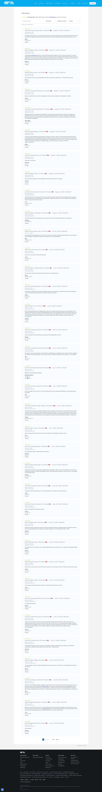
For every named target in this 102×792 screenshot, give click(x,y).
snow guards (33, 55)
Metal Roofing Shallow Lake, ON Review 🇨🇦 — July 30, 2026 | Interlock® (46, 231)
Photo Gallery (48, 760)
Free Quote (92, 3)
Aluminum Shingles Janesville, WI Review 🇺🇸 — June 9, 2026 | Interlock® (46, 680)
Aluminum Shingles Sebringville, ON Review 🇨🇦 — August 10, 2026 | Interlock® (48, 109)
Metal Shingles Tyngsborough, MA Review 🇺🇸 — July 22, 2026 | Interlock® (47, 268)
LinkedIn (43, 779)
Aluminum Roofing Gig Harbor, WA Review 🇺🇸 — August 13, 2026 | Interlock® (47, 30)
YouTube (32, 779)
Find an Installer (48, 764)
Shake (21, 762)
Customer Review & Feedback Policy (60, 773)
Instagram (26, 779)
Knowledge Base (61, 765)
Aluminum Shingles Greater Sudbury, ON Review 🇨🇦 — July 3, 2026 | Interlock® (48, 405)
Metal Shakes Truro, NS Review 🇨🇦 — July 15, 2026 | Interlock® (43, 306)
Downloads (60, 764)
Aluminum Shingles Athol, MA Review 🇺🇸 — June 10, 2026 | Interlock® (45, 640)
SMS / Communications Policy (25, 773)
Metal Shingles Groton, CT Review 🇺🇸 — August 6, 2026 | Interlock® (45, 173)
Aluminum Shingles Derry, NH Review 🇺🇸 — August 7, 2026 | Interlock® (45, 155)
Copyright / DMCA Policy (50, 775)
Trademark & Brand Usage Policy (62, 775)
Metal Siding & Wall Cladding (38, 757)
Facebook (22, 779)
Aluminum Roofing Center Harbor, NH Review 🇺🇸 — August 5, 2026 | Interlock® (48, 192)
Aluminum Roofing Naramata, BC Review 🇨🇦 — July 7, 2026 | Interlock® (46, 367)
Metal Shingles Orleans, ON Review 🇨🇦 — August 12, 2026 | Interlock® (45, 50)
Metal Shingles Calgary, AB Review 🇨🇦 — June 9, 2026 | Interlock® (44, 660)
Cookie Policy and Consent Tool (42, 772)
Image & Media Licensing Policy (47, 773)
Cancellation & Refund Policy (73, 773)
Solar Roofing (22, 767)
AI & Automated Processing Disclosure (39, 777)
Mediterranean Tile (23, 764)
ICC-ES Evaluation (61, 760)
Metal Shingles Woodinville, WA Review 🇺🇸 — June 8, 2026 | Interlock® (46, 702)
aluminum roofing (45, 686)
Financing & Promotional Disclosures (26, 775)
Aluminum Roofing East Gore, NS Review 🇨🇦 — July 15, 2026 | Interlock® (46, 329)
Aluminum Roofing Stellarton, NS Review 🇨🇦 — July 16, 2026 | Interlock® (46, 286)
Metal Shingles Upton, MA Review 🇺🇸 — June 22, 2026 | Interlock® (44, 522)
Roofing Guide (48, 767)
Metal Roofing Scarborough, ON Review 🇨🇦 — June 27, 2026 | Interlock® (46, 464)
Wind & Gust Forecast (75, 763)
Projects (47, 762)
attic (59, 353)
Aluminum (69, 686)
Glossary (51, 777)
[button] (97, 3)
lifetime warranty (46, 708)
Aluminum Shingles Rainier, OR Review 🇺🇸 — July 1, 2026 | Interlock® (45, 446)
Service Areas (48, 757)
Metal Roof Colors (61, 762)
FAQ (48, 777)
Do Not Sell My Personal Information (55, 772)
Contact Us (67, 777)
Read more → (31, 142)
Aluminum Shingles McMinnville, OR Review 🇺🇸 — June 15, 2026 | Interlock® (47, 598)
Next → (57, 739)
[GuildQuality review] (28, 378)
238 (53, 739)
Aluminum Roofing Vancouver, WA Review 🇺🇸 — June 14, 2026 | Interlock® (47, 616)
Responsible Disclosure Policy (25, 777)
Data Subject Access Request (68, 772)
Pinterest (36, 779)
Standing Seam (23, 765)
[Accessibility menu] (2, 789)
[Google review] (26, 42)
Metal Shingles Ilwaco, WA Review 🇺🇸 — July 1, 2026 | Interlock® (44, 428)
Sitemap (62, 777)
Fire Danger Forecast (74, 760)
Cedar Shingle (22, 760)
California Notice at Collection (39, 775)
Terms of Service (32, 772)
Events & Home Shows (50, 765)
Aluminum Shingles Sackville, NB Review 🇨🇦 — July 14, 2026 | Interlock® (46, 348)
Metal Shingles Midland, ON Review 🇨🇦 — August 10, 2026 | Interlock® (45, 131)
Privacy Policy (25, 772)
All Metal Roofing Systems (25, 757)
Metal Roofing (53, 17)
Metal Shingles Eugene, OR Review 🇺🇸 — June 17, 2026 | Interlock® (44, 580)
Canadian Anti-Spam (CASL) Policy (75, 775)
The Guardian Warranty (62, 757)
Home (21, 772)
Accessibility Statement (36, 773)
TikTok (40, 779)
